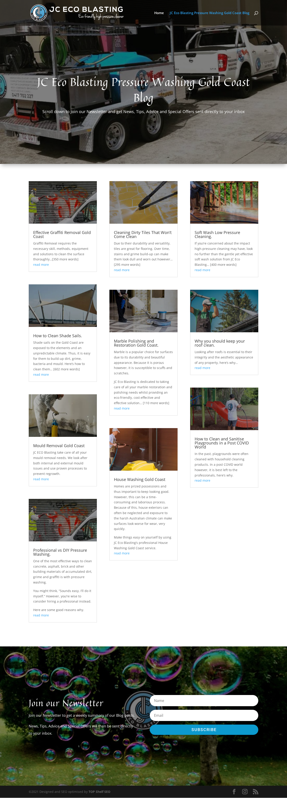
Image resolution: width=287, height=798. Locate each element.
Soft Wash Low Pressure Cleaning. (217, 234)
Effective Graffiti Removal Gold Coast (62, 234)
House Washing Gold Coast (139, 479)
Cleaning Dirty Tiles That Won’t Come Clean (143, 234)
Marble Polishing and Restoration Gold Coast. (136, 343)
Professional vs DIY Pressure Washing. (60, 552)
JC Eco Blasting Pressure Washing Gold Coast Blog (209, 13)
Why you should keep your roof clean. (220, 343)
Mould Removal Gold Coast (59, 445)
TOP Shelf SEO (99, 791)
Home (159, 13)
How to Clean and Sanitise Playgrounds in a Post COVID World (222, 443)
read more (41, 264)
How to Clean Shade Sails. (57, 335)
